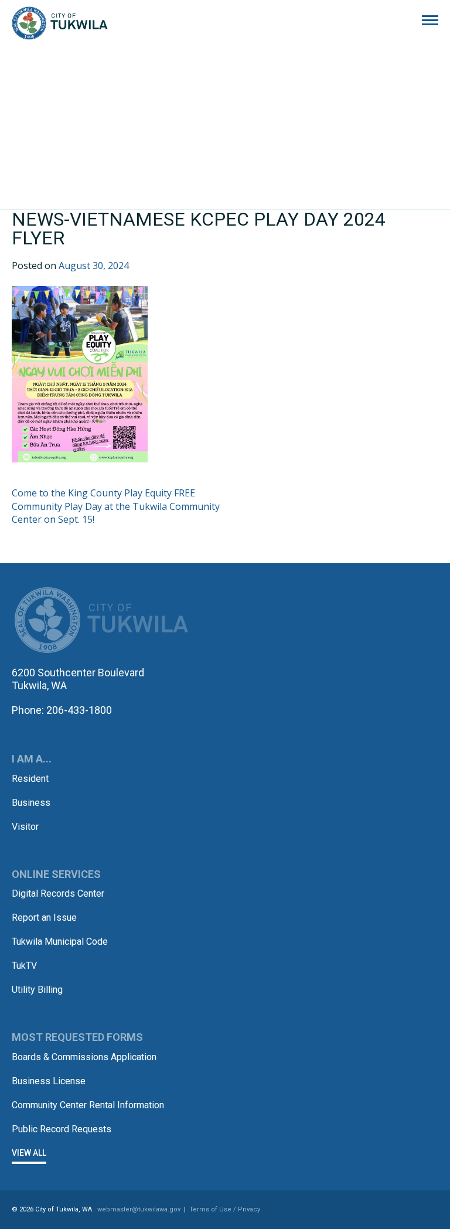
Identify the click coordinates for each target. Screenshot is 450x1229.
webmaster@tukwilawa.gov (138, 1209)
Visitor (25, 826)
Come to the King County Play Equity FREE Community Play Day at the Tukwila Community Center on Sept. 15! (116, 506)
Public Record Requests (61, 1129)
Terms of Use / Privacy (224, 1209)
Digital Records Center (58, 893)
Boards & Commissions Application (84, 1057)
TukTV (24, 965)
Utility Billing (37, 989)
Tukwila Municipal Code (60, 941)
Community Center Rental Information (88, 1105)
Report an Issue (44, 917)
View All (29, 1152)
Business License (49, 1081)
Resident (30, 778)
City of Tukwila (60, 23)
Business (31, 802)
